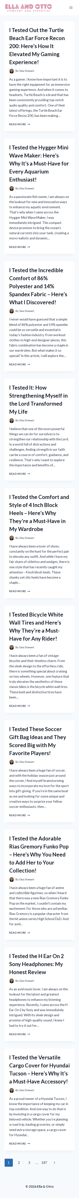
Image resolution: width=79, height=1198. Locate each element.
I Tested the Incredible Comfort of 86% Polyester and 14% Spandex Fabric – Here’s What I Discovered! (38, 286)
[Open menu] (70, 7)
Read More (19, 124)
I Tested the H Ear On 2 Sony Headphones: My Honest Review (36, 964)
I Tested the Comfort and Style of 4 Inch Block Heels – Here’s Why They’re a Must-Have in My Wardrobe (39, 513)
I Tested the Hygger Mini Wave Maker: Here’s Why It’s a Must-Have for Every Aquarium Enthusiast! (39, 163)
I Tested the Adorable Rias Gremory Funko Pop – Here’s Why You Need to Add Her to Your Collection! (39, 854)
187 (44, 1163)
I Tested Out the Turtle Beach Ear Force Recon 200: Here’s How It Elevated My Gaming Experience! (37, 46)
